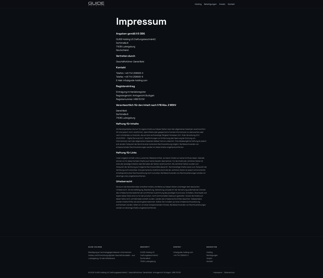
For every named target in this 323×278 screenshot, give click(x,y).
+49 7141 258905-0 (181, 255)
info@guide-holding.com (135, 80)
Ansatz (209, 258)
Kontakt (210, 261)
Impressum (217, 272)
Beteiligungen (212, 255)
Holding (210, 252)
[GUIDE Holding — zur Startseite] (96, 4)
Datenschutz (229, 272)
